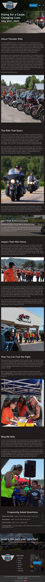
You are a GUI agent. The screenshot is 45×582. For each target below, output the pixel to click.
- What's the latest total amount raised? (16, 519)
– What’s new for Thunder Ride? (14, 522)
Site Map (26, 578)
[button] (39, 5)
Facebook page (8, 373)
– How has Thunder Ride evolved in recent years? (20, 516)
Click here (8, 366)
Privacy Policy (20, 578)
